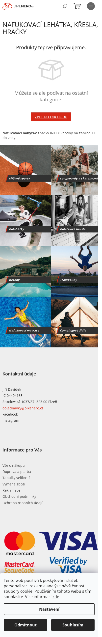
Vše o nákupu (13, 465)
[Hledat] (65, 6)
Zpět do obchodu (51, 116)
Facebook (10, 414)
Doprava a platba (16, 471)
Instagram (10, 420)
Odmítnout (25, 625)
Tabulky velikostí (16, 477)
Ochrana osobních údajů (23, 502)
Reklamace (11, 490)
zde (55, 596)
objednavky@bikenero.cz (23, 408)
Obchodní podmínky (19, 496)
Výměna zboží (13, 484)
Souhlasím (72, 625)
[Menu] (91, 6)
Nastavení (49, 609)
